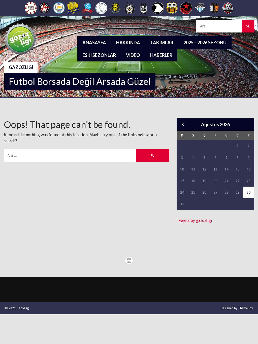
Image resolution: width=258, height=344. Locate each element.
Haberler (161, 55)
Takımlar (161, 42)
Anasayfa (94, 42)
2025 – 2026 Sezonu (205, 42)
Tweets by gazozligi (194, 220)
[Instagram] (129, 260)
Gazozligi (21, 67)
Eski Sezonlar (99, 55)
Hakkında (128, 42)
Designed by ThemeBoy (237, 308)
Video (133, 55)
